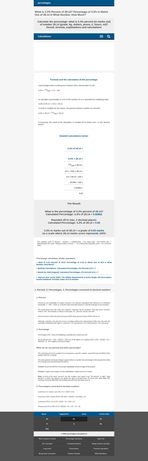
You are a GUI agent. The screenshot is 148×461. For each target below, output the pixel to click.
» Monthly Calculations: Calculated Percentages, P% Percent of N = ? (66, 268)
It (73, 424)
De (47, 419)
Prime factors (74, 448)
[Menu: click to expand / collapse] (103, 36)
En (74, 419)
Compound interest (74, 444)
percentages (44, 3)
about (44, 414)
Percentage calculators (74, 439)
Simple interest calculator (101, 444)
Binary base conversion (47, 453)
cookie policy (104, 414)
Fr (47, 424)
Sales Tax (100, 439)
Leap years (47, 448)
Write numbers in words (47, 439)
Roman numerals (74, 453)
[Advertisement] (74, 56)
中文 (47, 429)
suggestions (64, 414)
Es (101, 419)
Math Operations (101, 453)
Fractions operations (101, 448)
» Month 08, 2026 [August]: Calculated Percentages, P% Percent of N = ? (67, 272)
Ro (101, 424)
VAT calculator (47, 444)
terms (84, 414)
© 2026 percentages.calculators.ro (74, 434)
